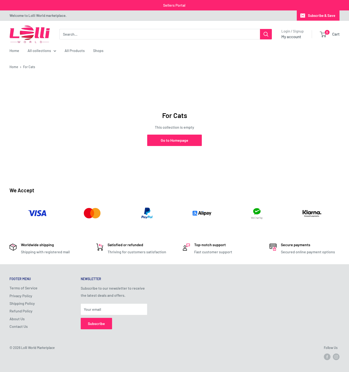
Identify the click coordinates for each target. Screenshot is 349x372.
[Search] (266, 34)
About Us (17, 318)
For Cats (29, 67)
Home (14, 50)
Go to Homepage (174, 140)
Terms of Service (23, 288)
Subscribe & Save (321, 15)
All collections (39, 50)
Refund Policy (21, 311)
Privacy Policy (20, 295)
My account (291, 36)
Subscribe (96, 323)
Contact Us (18, 326)
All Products (75, 50)
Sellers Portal (174, 5)
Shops (98, 50)
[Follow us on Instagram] (336, 356)
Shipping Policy (22, 303)
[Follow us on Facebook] (327, 356)
